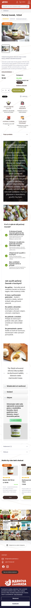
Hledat (27, 6)
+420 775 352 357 (9, 562)
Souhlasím (15, 603)
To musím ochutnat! (15, 420)
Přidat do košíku (17, 90)
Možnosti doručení (21, 85)
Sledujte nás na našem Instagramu (17, 545)
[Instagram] (7, 566)
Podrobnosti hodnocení (21, 18)
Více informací (18, 594)
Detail (10, 497)
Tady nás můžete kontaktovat (10, 572)
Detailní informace (7, 72)
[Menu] (29, 2)
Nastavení (16, 598)
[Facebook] (3, 566)
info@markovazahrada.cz (11, 558)
